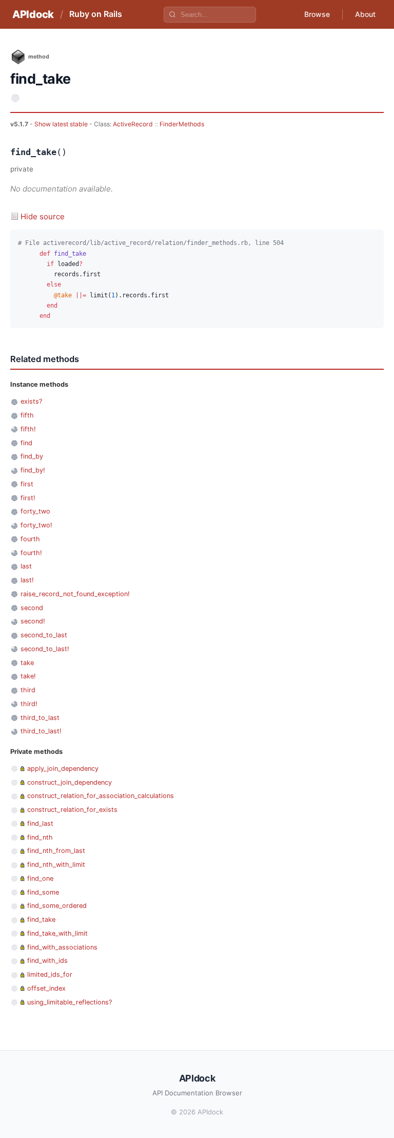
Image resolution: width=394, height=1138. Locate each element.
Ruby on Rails (95, 14)
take (27, 663)
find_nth (40, 837)
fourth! (31, 553)
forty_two (35, 511)
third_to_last (40, 718)
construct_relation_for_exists (72, 809)
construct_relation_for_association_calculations (100, 796)
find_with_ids (47, 960)
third (28, 690)
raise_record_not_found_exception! (75, 594)
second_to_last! (45, 649)
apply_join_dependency (62, 768)
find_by (32, 456)
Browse (317, 14)
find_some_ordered (57, 905)
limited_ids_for (49, 974)
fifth (27, 415)
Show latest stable (61, 124)
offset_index (46, 988)
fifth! (28, 429)
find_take (41, 919)
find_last (40, 823)
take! (28, 676)
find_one (40, 878)
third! (29, 704)
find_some (43, 892)
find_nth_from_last (56, 851)
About (365, 14)
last (26, 566)
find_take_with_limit (57, 933)
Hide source (43, 216)
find (26, 443)
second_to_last (44, 635)
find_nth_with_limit (56, 864)
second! (33, 621)
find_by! (33, 470)
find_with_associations (62, 947)
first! (28, 498)
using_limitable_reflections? (69, 1002)
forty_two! (36, 525)
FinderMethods (182, 124)
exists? (31, 401)
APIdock (33, 14)
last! (27, 580)
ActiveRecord (133, 124)
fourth (30, 539)
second (32, 608)
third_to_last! (41, 731)
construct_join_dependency (69, 782)
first (27, 484)
